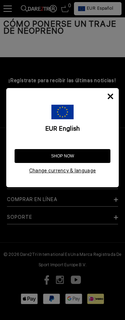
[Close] (110, 96)
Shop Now (62, 156)
